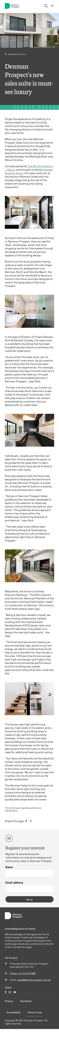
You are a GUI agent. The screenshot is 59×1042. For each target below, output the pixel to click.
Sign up (29, 899)
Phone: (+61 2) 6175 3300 (23, 973)
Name (9, 867)
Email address (14, 882)
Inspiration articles (15, 54)
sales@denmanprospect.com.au (34, 979)
